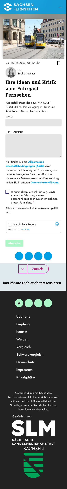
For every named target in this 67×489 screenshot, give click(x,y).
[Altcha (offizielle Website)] (57, 225)
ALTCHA (26, 229)
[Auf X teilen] (29, 256)
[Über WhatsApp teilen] (38, 256)
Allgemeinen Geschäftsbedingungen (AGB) (24, 164)
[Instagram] (38, 303)
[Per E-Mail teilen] (48, 256)
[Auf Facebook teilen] (19, 256)
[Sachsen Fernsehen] (20, 7)
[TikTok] (48, 303)
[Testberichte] (19, 303)
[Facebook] (29, 303)
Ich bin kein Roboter (25, 224)
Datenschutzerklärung (45, 182)
